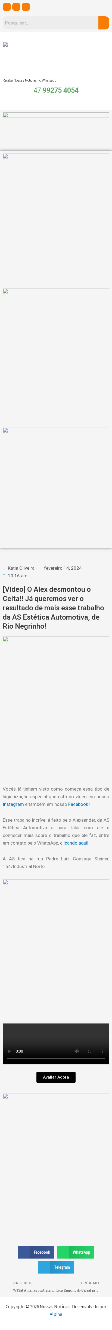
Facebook (78, 804)
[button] (36, 1252)
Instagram (13, 804)
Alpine (56, 1314)
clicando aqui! (74, 843)
